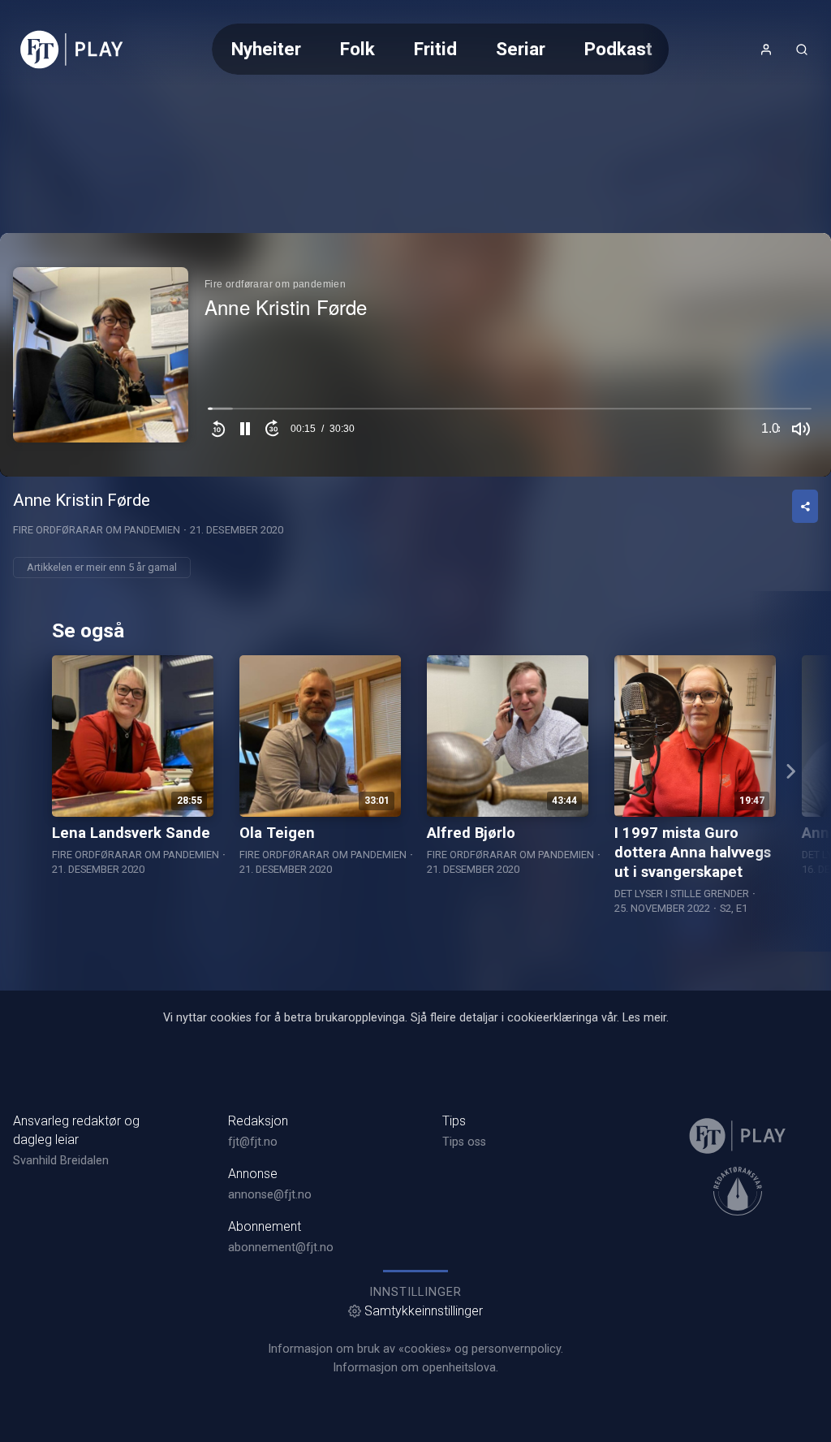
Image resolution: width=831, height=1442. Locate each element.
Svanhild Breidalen (61, 1161)
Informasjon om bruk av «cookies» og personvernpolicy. (415, 1349)
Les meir (644, 1018)
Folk (357, 48)
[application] (415, 355)
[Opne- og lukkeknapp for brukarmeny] (766, 49)
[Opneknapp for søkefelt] (802, 49)
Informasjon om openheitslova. (415, 1368)
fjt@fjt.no (253, 1142)
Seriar (520, 48)
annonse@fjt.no (270, 1195)
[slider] (510, 412)
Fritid (435, 48)
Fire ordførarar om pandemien (96, 530)
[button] (245, 428)
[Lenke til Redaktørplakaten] (737, 1191)
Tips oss (464, 1142)
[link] (72, 50)
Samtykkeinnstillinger (423, 1311)
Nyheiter (266, 48)
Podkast (618, 48)
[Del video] (805, 506)
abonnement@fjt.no (281, 1247)
